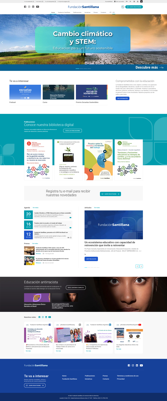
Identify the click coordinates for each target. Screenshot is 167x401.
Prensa (96, 12)
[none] (134, 1)
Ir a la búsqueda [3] (50, 1)
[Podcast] (25, 92)
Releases (38, 263)
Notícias (38, 253)
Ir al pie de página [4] (63, 1)
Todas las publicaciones (72, 130)
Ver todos (35, 207)
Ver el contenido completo (76, 287)
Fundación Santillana (64, 12)
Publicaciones (77, 12)
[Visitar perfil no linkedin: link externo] (33, 7)
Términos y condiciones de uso (127, 376)
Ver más (28, 351)
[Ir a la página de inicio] (83, 7)
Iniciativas (87, 12)
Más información (122, 98)
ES (114, 12)
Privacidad (120, 379)
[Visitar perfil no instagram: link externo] (29, 7)
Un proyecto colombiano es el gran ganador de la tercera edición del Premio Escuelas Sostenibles (52, 259)
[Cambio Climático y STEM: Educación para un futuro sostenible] (83, 42)
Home (53, 12)
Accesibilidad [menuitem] (108, 1)
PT (110, 12)
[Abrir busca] (122, 6)
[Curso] (58, 92)
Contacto (103, 12)
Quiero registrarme (135, 7)
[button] (77, 68)
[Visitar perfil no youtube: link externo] (37, 7)
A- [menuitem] (130, 1)
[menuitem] (29, 1)
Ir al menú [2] (39, 1)
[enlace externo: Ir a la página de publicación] (38, 335)
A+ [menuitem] (127, 1)
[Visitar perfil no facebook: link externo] (25, 7)
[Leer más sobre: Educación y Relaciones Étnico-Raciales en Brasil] (37, 297)
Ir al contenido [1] (29, 1)
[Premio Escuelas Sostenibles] (92, 92)
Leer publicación (91, 259)
